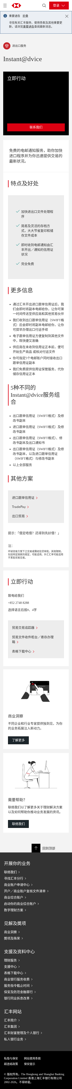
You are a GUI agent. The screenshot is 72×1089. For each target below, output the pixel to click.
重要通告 (28, 26)
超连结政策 (11, 1063)
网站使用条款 (32, 1058)
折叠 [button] (25, 15)
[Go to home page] (16, 5)
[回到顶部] (36, 848)
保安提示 (29, 1063)
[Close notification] (66, 16)
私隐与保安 (11, 1058)
